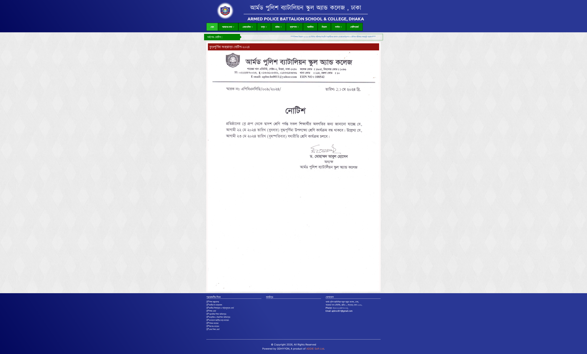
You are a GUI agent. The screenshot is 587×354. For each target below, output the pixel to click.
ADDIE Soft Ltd (315, 348)
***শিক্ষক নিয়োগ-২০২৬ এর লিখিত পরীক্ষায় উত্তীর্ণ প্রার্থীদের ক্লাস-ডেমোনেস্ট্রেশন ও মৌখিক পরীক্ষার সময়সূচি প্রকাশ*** (301, 36)
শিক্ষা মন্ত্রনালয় (214, 302)
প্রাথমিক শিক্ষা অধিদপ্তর (217, 314)
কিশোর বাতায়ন (214, 326)
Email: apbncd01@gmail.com (339, 311)
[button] (228, 27)
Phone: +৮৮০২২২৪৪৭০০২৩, (337, 308)
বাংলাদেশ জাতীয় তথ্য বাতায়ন (219, 320)
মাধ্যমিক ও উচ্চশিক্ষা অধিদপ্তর (219, 317)
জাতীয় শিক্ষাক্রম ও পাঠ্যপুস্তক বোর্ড (221, 308)
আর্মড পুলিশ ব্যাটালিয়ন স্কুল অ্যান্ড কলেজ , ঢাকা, (342, 302)
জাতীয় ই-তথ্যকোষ (215, 305)
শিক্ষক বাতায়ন (213, 323)
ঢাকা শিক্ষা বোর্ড (214, 329)
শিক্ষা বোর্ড (212, 311)
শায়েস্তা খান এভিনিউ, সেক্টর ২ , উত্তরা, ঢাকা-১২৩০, (344, 305)
